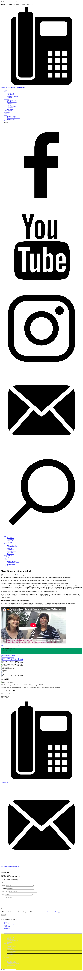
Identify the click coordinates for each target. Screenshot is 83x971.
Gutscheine (10, 107)
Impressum (6, 928)
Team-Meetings (11, 119)
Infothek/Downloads (12, 96)
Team (5, 115)
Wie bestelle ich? (11, 100)
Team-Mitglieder (11, 116)
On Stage (9, 97)
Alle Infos (3, 652)
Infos (5, 91)
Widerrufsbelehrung (9, 923)
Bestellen (6, 99)
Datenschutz (7, 926)
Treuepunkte (10, 109)
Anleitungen (7, 112)
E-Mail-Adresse (5, 891)
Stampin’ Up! (10, 93)
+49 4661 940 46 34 (6, 87)
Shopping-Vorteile (11, 106)
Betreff (2, 894)
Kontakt (6, 120)
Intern (5, 922)
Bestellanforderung (12, 102)
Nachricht (3, 909)
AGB (5, 925)
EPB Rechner (10, 94)
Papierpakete (10, 104)
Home (5, 90)
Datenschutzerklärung (53, 912)
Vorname (3, 885)
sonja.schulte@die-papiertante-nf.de (10, 866)
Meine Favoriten (8, 110)
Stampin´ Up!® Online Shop (18, 87)
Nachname (3, 888)
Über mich (6, 113)
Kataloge (9, 103)
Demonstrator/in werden (13, 118)
